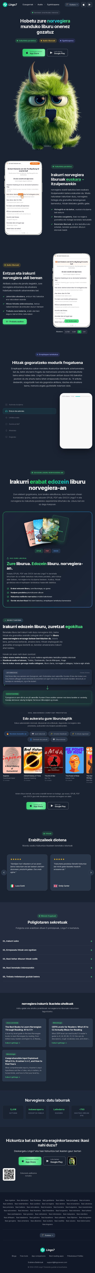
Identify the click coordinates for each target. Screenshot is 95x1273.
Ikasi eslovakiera (33, 1207)
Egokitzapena (53, 4)
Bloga (14, 1256)
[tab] (16, 733)
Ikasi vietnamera (41, 1214)
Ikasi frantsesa (35, 1200)
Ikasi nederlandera (21, 1204)
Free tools (24, 1256)
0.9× (74, 332)
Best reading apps (56, 1256)
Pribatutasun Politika (75, 1256)
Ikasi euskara (48, 1221)
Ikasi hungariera (62, 1211)
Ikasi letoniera (23, 1211)
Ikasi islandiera (82, 1214)
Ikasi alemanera (22, 1200)
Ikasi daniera (60, 1204)
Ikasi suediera (35, 1204)
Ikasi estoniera (74, 1211)
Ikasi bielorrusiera (83, 1221)
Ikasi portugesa (72, 1200)
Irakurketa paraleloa (27, 41)
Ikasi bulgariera (71, 1207)
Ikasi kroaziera (46, 1207)
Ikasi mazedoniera (85, 1207)
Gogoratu (12, 437)
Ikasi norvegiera (48, 1204)
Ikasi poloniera (8, 1207)
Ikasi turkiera (86, 1211)
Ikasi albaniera (36, 1221)
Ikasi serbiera (8, 1204)
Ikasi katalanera (22, 1217)
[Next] (91, 872)
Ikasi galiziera (35, 1217)
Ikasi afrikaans (9, 1217)
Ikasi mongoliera (85, 1217)
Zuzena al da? (14, 424)
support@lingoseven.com (57, 1262)
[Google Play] (89, 4)
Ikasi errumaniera (73, 1204)
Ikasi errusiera (84, 1200)
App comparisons (39, 1256)
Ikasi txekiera (20, 1207)
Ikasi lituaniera (35, 1211)
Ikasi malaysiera (69, 1214)
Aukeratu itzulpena (16, 405)
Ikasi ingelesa (10, 1200)
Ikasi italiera (60, 1200)
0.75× (67, 332)
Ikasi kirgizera (48, 1224)
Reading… (36, 163)
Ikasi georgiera (10, 1221)
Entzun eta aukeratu (16, 411)
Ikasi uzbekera (60, 1217)
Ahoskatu (12, 430)
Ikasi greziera (28, 1214)
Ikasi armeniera (23, 1221)
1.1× (84, 332)
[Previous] (4, 872)
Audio (40, 4)
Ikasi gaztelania (48, 1200)
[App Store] (83, 4)
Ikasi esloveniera (10, 1211)
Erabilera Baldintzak (35, 1262)
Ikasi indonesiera (55, 1214)
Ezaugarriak (28, 4)
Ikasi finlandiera (48, 1211)
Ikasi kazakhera (47, 1217)
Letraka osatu (14, 418)
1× (79, 332)
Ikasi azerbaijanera (15, 1214)
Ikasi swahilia (59, 1221)
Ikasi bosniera (59, 1207)
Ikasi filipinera (72, 1217)
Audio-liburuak (49, 41)
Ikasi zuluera (70, 1221)
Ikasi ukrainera (86, 1204)
